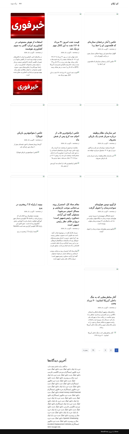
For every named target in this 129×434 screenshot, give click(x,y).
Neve (116, 431)
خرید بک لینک (75, 369)
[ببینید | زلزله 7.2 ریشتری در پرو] (28, 188)
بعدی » (85, 350)
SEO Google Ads (54, 427)
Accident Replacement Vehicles (59, 424)
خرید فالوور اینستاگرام (72, 372)
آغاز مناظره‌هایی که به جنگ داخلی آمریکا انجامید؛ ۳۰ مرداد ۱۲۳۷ (101, 300)
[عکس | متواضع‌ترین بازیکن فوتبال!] (28, 116)
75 (93, 350)
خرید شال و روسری (71, 378)
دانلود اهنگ (51, 404)
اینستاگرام (59, 404)
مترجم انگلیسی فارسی (56, 372)
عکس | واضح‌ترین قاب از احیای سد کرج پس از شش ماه (66, 136)
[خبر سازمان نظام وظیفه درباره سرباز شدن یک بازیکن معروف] (101, 116)
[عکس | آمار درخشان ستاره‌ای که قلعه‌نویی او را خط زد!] (101, 25)
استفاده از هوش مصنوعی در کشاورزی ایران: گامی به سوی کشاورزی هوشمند (28, 45)
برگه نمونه (14, 3)
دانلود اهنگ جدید (65, 369)
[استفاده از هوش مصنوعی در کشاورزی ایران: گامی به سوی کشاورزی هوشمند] (28, 25)
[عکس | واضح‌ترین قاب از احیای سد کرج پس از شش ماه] (64, 116)
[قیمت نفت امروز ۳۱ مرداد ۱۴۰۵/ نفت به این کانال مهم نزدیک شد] (64, 25)
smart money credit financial (70, 392)
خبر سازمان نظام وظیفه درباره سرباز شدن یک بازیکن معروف (102, 136)
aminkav (112, 49)
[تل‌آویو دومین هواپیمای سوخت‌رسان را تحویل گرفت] (101, 188)
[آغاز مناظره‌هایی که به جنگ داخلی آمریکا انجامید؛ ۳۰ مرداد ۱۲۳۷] (101, 281)
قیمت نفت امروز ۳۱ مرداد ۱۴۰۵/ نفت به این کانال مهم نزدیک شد (66, 45)
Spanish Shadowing (70, 418)
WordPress (104, 431)
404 (20, 3)
